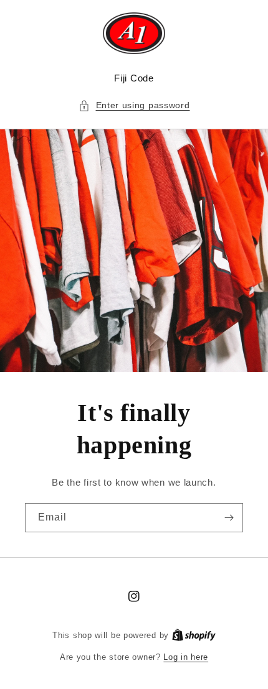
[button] (134, 105)
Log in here (185, 657)
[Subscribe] (228, 517)
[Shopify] (194, 635)
